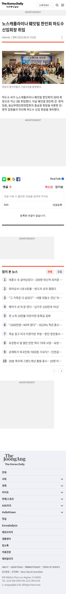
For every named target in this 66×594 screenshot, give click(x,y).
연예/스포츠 (8, 498)
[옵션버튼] (62, 37)
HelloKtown (9, 512)
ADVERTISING (17, 567)
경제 (4, 485)
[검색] (57, 5)
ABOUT (5, 567)
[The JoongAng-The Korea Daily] (14, 460)
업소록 (5, 545)
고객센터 (14, 571)
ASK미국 (6, 505)
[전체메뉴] (63, 5)
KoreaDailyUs (9, 525)
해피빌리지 (7, 558)
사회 (4, 479)
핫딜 (4, 518)
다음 (61, 371)
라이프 (5, 492)
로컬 (60, 271)
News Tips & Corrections (32, 571)
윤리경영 (5, 571)
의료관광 (6, 552)
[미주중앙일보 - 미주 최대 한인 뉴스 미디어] (12, 5)
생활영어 (6, 538)
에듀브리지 (7, 532)
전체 (50, 271)
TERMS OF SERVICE (51, 567)
